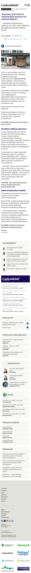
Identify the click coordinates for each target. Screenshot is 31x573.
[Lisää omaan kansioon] (6, 39)
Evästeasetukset (5, 517)
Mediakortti (4, 490)
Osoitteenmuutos (5, 512)
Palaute (3, 510)
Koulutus (3, 501)
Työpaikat (3, 499)
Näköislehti (3, 495)
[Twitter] (14, 39)
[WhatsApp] (11, 39)
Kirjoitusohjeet (4, 497)
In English (3, 515)
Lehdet (2, 492)
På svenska (3, 513)
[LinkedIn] (18, 39)
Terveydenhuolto (6, 9)
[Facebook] (8, 39)
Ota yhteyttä (4, 488)
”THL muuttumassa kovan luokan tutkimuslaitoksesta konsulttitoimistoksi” (14, 185)
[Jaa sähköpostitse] (21, 39)
